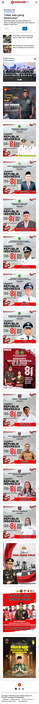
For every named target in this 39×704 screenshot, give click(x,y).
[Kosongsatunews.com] (20, 2)
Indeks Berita (15, 699)
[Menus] (3, 2)
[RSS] (23, 689)
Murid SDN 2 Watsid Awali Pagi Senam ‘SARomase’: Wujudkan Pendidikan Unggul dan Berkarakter (23, 36)
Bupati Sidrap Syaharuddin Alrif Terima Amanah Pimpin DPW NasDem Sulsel (19, 74)
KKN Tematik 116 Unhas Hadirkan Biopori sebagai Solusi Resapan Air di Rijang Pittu (23, 46)
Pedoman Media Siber (9, 701)
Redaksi (5, 699)
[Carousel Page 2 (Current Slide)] (21, 79)
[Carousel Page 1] (18, 79)
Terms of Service (27, 699)
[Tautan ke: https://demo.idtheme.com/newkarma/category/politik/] (35, 59)
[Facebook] (16, 689)
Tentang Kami (22, 701)
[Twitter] (19, 689)
